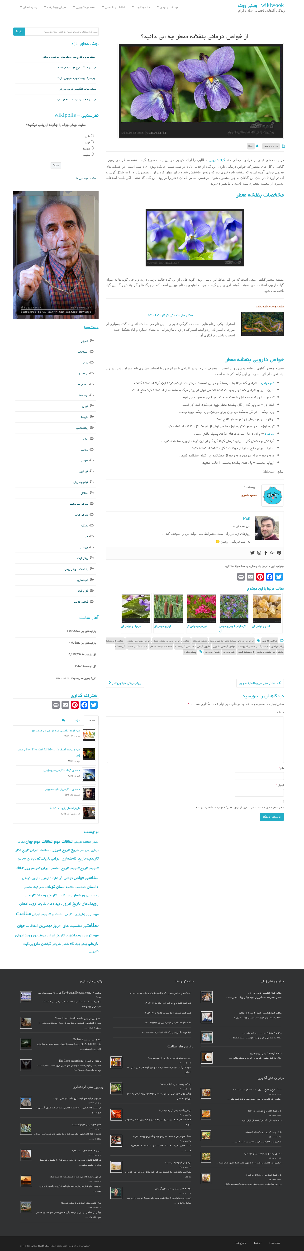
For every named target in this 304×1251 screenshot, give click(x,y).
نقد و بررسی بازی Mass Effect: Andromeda (78, 1018)
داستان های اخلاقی (77, 887)
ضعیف (86, 155)
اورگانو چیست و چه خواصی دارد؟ (175, 1084)
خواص (186, 640)
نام (281, 768)
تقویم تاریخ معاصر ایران (60, 868)
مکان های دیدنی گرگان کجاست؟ (170, 315)
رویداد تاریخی (36, 895)
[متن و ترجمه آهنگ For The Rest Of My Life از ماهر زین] (89, 754)
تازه (78, 720)
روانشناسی (82, 428)
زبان (85, 439)
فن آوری (83, 471)
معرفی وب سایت (79, 504)
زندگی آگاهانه (44, 1245)
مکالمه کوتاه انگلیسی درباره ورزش (77, 89)
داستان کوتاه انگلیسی (35, 886)
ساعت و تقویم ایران (48, 914)
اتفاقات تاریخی (82, 842)
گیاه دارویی (217, 160)
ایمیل (280, 785)
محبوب (91, 720)
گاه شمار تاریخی (63, 943)
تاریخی (45, 858)
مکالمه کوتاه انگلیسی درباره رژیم (265, 1053)
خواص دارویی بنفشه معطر (166, 640)
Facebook (274, 1243)
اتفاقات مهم (63, 841)
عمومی (84, 460)
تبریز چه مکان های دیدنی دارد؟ (86, 1150)
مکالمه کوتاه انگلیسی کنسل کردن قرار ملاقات (260, 1013)
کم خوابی (267, 382)
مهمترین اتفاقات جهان (34, 926)
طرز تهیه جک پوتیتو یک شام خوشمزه (76, 99)
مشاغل (84, 493)
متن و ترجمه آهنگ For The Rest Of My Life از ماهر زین (49, 752)
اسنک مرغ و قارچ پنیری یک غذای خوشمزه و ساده (69, 57)
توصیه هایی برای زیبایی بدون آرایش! (172, 1188)
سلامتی (91, 925)
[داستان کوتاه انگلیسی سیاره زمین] (89, 774)
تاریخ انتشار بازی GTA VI (65, 808)
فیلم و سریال (80, 482)
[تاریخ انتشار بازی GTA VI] (89, 812)
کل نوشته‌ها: (89, 666)
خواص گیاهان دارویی (224, 646)
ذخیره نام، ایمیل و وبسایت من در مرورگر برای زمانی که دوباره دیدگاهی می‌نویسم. (239, 807)
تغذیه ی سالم (200, 640)
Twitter (257, 1243)
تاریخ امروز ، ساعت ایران (50, 850)
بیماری (95, 850)
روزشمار (80, 895)
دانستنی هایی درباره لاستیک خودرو (258, 683)
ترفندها (83, 395)
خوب (87, 142)
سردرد (269, 433)
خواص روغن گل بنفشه (138, 640)
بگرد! (19, 31)
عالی (88, 136)
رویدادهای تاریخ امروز (81, 903)
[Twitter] (252, 553)
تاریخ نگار (22, 849)
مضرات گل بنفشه (137, 646)
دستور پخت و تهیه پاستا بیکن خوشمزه (262, 1153)
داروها (84, 417)
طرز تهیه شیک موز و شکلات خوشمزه (263, 1174)
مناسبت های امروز (67, 926)
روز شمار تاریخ (60, 895)
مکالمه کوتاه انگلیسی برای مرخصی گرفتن (262, 1033)
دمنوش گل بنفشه (184, 646)
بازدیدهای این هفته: (85, 631)
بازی (85, 362)
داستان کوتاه (57, 886)
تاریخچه (92, 858)
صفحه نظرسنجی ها (86, 178)
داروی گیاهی (203, 646)
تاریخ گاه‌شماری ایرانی (68, 858)
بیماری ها (83, 384)
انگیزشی (21, 842)
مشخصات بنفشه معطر (161, 646)
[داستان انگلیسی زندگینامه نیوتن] (89, 793)
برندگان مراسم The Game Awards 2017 (80, 1061)
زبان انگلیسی (72, 914)
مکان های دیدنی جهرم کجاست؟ (86, 1124)
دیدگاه (280, 712)
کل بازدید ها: (88, 654)
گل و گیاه (83, 591)
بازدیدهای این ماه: (86, 643)
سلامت (84, 449)
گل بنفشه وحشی (266, 651)
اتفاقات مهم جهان (39, 841)
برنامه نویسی (81, 373)
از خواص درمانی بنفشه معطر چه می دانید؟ (232, 640)
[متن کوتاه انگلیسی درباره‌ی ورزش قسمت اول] (89, 735)
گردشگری (82, 580)
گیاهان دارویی (269, 640)
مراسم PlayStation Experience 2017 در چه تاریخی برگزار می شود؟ (69, 995)
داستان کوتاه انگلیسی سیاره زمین (61, 770)
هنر (86, 536)
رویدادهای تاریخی (49, 903)
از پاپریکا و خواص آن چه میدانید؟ (175, 1110)
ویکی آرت (82, 558)
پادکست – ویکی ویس (76, 569)
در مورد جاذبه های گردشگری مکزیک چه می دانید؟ (77, 1098)
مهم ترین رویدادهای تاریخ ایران (73, 935)
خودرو (85, 406)
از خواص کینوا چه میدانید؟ (178, 1162)
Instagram (240, 1243)
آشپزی (84, 341)
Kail (251, 146)
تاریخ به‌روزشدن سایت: (83, 678)
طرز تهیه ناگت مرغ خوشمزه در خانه (77, 67)
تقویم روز (32, 868)
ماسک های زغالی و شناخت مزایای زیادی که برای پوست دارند (162, 1136)
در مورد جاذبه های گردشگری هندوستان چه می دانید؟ (75, 1176)
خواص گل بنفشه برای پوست (253, 646)
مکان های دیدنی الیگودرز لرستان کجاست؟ (81, 1202)
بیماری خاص (85, 850)
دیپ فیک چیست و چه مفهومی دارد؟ (76, 78)
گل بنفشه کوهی (246, 651)
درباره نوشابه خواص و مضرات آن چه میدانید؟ (169, 1058)
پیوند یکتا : (190, 651)
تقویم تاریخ (89, 868)
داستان (93, 886)
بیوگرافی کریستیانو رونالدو (126, 683)
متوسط (86, 148)
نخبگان (84, 525)
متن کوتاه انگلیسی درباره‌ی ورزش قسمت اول (55, 730)
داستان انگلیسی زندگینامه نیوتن (62, 789)
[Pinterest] (279, 553)
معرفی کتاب (81, 514)
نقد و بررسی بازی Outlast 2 (87, 1039)
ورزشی (84, 547)
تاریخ (75, 850)
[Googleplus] (272, 553)
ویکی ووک (81, 944)
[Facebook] (266, 553)
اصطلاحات (83, 351)
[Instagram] (259, 553)
